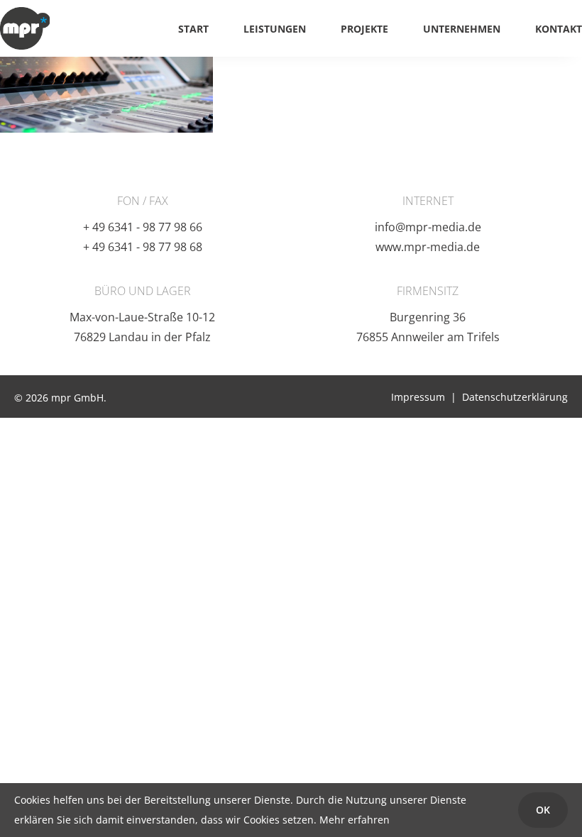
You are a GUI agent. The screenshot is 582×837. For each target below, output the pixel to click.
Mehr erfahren (354, 819)
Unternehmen (461, 28)
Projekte (364, 28)
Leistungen (274, 28)
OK (543, 809)
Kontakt (558, 28)
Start (193, 28)
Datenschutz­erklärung (515, 397)
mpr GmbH (25, 28)
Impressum (418, 397)
